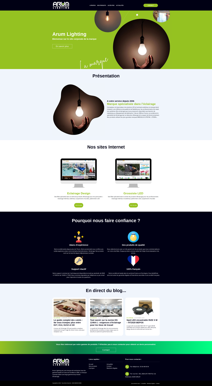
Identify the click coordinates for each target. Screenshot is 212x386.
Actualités (119, 5)
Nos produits (93, 366)
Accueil (91, 364)
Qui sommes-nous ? (135, 383)
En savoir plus (62, 46)
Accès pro (111, 5)
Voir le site (78, 205)
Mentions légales (112, 368)
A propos (93, 5)
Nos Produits (101, 5)
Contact (151, 5)
